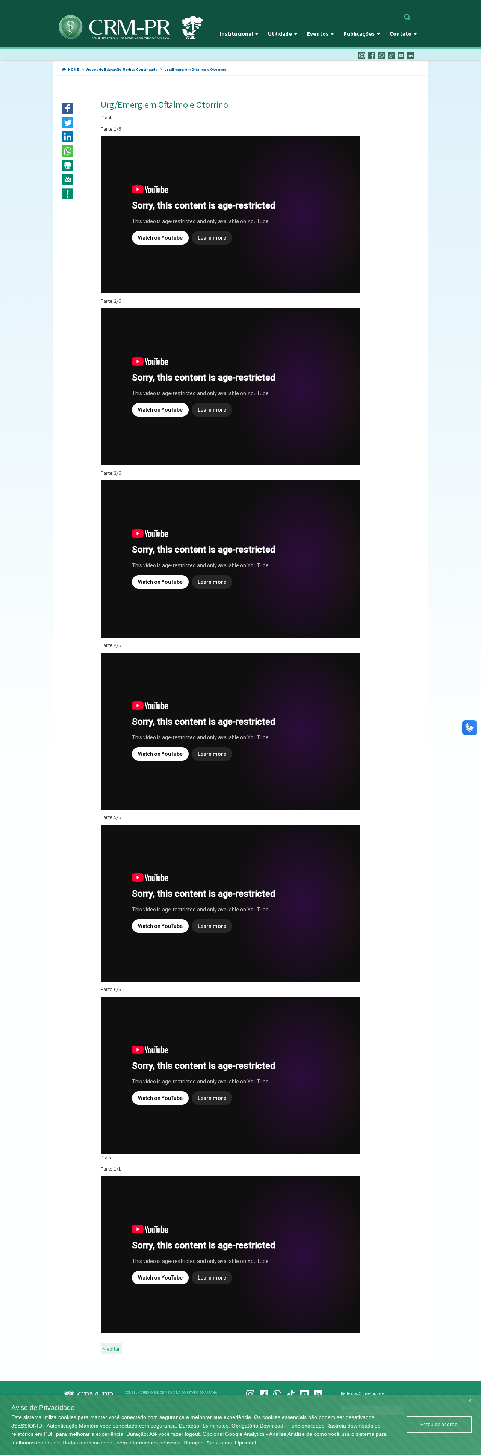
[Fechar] (469, 1398)
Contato (400, 33)
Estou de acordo (439, 1424)
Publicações (359, 33)
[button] (67, 108)
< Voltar (111, 1348)
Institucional (236, 33)
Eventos (317, 33)
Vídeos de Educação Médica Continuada (121, 69)
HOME (73, 69)
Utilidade (280, 33)
